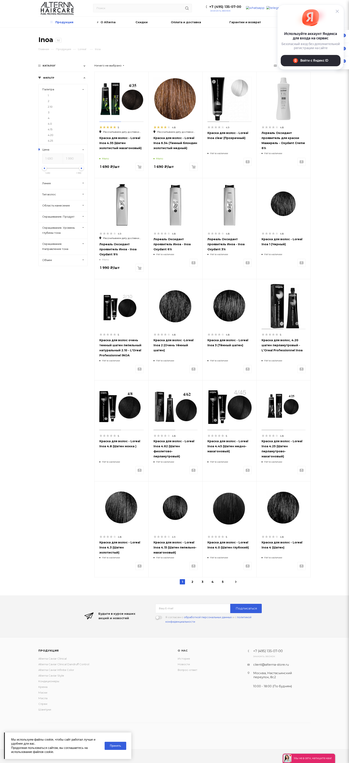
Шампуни (44, 709)
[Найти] (187, 8)
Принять (115, 745)
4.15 (50, 129)
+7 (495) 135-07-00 (225, 7)
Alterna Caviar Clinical (52, 658)
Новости (184, 664)
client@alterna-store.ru (271, 664)
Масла (42, 698)
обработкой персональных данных (208, 617)
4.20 (50, 135)
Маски (42, 692)
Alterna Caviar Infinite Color (56, 669)
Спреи (42, 703)
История (184, 658)
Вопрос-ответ (187, 669)
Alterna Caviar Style (51, 675)
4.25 (50, 140)
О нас (183, 650)
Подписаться (246, 608)
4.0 (50, 123)
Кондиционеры (48, 681)
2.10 (50, 106)
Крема (42, 686)
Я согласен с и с (208, 619)
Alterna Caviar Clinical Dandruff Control (63, 664)
